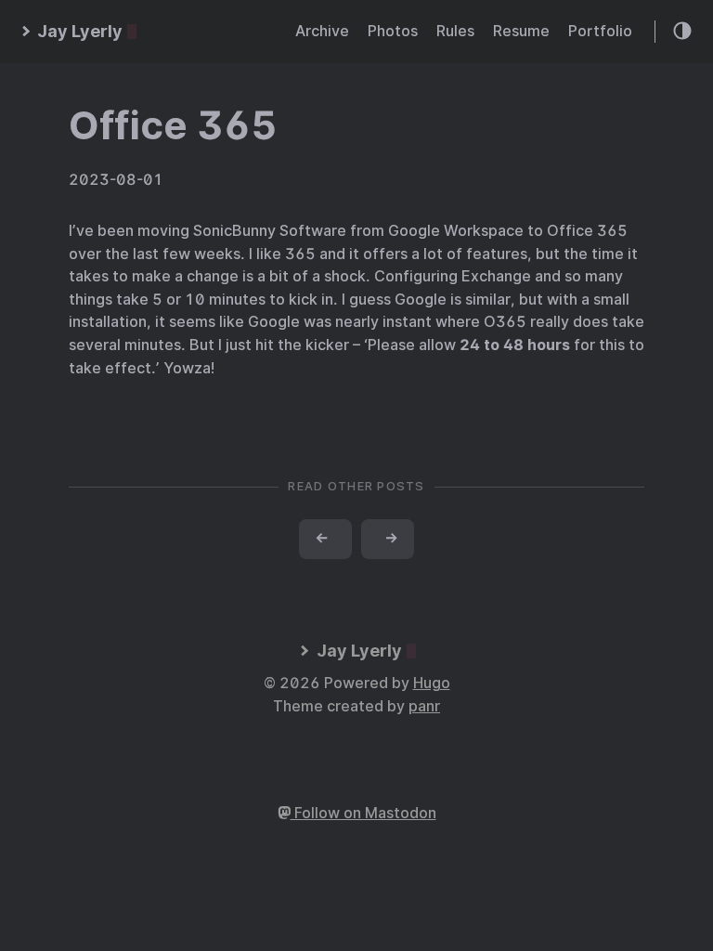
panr (424, 706)
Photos (393, 31)
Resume (521, 31)
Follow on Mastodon (363, 813)
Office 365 (173, 125)
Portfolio (600, 31)
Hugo (431, 683)
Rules (455, 31)
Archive (322, 31)
